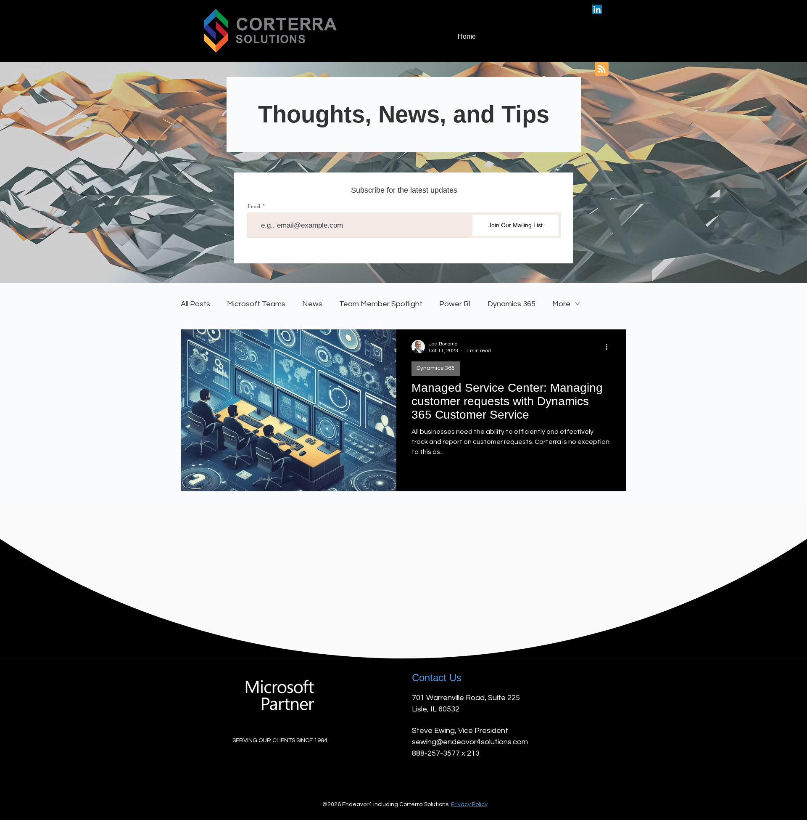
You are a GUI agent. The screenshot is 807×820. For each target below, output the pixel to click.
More (561, 304)
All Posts (195, 304)
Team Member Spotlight (380, 304)
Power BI (455, 304)
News (312, 304)
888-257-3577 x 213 (446, 753)
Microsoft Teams (256, 304)
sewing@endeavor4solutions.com (470, 742)
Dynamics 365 (511, 304)
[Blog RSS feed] (602, 69)
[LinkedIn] (597, 9)
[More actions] (609, 347)
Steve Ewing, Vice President (460, 731)
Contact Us (437, 677)
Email (254, 206)
